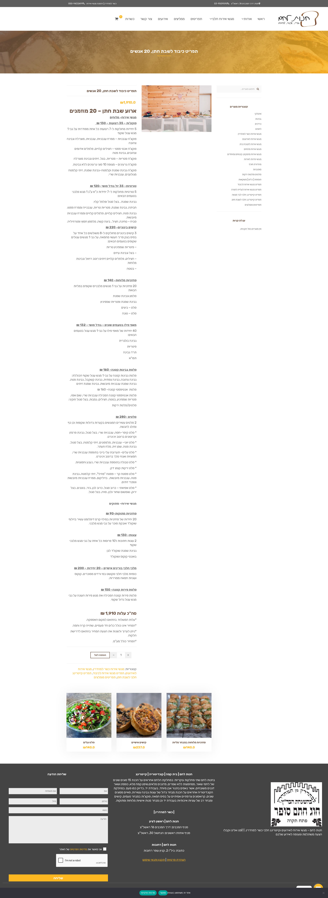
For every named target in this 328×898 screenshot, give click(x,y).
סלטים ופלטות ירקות (251, 174)
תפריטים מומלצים (105, 677)
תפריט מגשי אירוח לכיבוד (108, 673)
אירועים (163, 19)
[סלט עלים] (94, 715)
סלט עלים (89, 742)
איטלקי (258, 113)
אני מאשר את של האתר (80, 849)
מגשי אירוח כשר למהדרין (108, 669)
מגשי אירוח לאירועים (251, 139)
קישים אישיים (138, 742)
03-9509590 (221, 3)
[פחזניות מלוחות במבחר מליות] (195, 715)
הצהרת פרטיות (176, 860)
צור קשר (146, 19)
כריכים (258, 123)
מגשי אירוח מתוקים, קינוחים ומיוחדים (244, 154)
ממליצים (179, 19)
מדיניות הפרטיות (78, 849)
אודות (248, 19)
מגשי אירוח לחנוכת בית (250, 144)
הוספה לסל (100, 655)
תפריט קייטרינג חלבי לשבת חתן (246, 199)
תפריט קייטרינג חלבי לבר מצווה (246, 194)
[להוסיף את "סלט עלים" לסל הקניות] (83, 715)
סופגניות (257, 169)
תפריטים (196, 19)
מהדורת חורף (255, 164)
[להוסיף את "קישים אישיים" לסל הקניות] (133, 715)
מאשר (163, 892)
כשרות (129, 19)
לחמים (258, 129)
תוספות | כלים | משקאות (250, 179)
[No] (323, 893)
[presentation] (82, 860)
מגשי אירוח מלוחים (252, 149)
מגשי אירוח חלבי (223, 19)
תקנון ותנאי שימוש (154, 860)
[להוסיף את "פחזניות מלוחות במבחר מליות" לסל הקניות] (183, 715)
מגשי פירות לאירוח (252, 159)
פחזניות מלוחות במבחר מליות (189, 742)
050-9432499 (75, 3)
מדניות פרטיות (148, 892)
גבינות (258, 118)
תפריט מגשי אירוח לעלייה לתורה (246, 189)
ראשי (261, 19)
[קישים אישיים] (144, 715)
